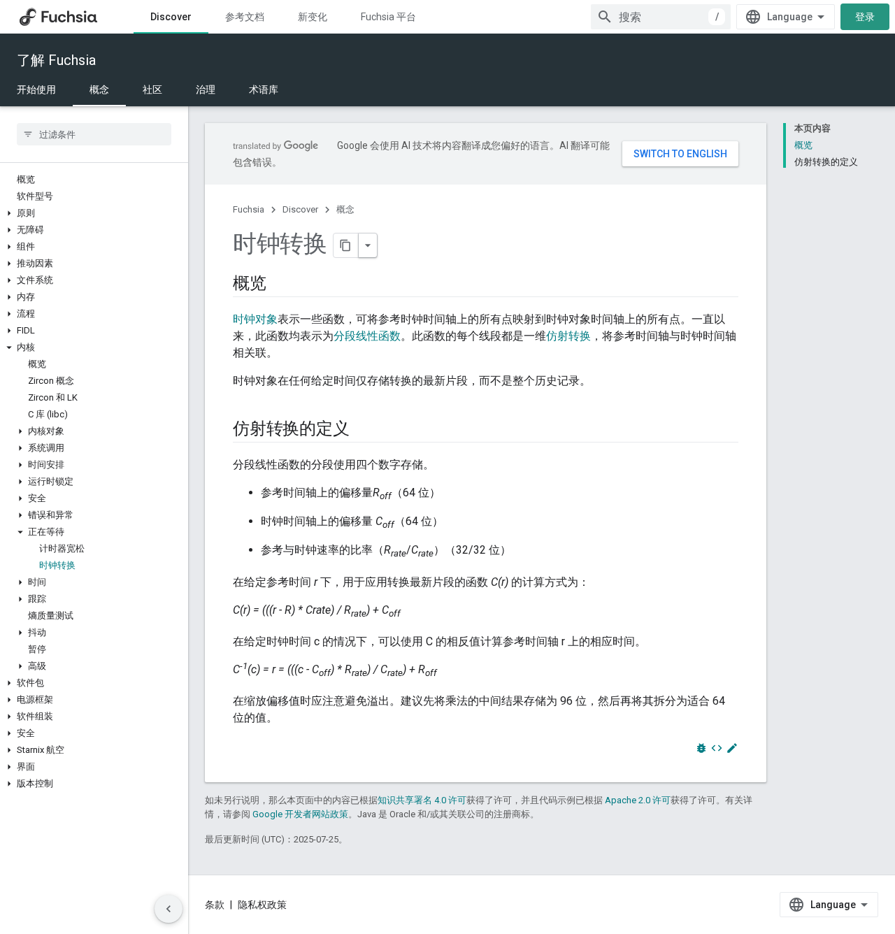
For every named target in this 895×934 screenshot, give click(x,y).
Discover (171, 16)
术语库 (263, 89)
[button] (94, 213)
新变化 (312, 16)
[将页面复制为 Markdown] (346, 245)
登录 (865, 16)
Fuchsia (248, 209)
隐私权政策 (262, 904)
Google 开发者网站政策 (300, 814)
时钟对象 (255, 319)
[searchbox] (94, 134)
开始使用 (36, 89)
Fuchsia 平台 (388, 16)
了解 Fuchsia (56, 60)
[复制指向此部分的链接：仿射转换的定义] (363, 430)
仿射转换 (568, 336)
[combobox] (661, 16)
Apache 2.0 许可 (638, 800)
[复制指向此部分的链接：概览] (280, 284)
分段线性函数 (367, 336)
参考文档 (244, 16)
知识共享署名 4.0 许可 (422, 800)
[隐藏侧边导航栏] (168, 909)
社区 (152, 89)
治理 (205, 89)
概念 (99, 89)
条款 (214, 904)
